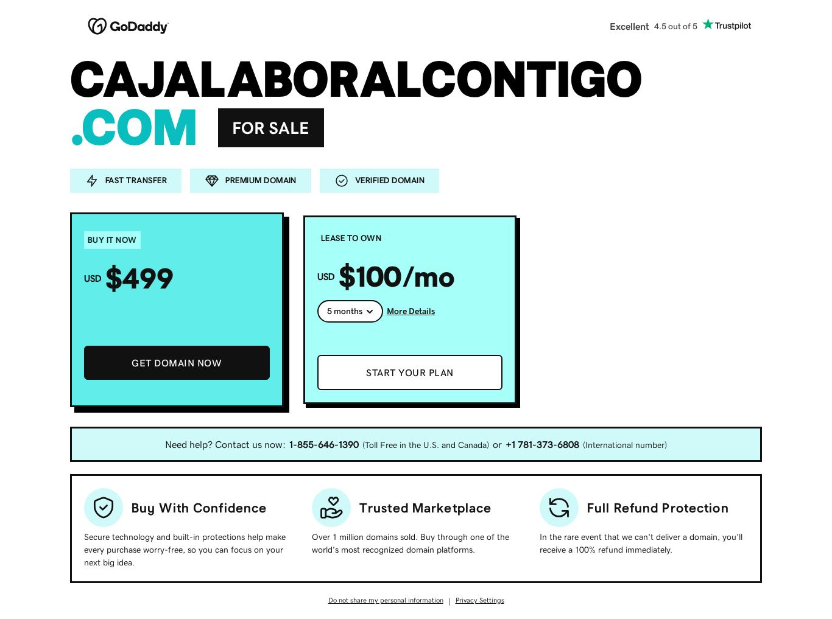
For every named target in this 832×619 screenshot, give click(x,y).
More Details (411, 311)
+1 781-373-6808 (542, 444)
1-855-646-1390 (324, 444)
